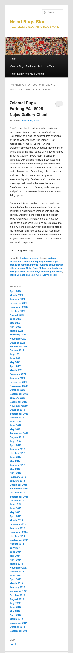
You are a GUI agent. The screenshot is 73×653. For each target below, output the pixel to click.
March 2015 (16, 520)
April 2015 (15, 516)
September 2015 (19, 496)
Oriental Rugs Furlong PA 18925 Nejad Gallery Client (29, 108)
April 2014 (15, 559)
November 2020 (19, 386)
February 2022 (18, 334)
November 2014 (19, 532)
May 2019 (15, 429)
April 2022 (15, 326)
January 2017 (17, 465)
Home (13, 58)
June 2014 (15, 551)
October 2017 (17, 453)
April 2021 (15, 366)
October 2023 (17, 311)
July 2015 (15, 504)
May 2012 (15, 611)
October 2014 (17, 536)
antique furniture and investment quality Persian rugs (34, 259)
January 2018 (17, 449)
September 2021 (19, 346)
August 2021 (17, 350)
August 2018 (17, 437)
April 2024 (15, 291)
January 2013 (17, 587)
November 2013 (19, 567)
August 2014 (17, 544)
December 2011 (18, 623)
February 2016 (18, 476)
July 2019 (15, 421)
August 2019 (17, 417)
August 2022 (17, 315)
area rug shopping (19, 264)
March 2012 (16, 618)
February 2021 (18, 374)
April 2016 (15, 473)
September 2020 (19, 393)
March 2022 (16, 330)
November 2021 (19, 338)
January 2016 (17, 480)
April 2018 (15, 445)
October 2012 (17, 595)
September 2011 (19, 630)
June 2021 (15, 358)
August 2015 (17, 500)
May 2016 (15, 469)
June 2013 (15, 575)
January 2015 (17, 528)
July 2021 (15, 354)
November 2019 (19, 405)
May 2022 (15, 322)
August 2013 (17, 571)
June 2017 (15, 457)
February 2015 (18, 524)
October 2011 (17, 627)
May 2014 (15, 555)
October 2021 (17, 342)
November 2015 (19, 488)
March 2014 (16, 563)
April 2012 (15, 615)
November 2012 (19, 591)
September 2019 (19, 413)
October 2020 (17, 390)
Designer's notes (29, 258)
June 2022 (15, 319)
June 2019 (15, 425)
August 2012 (17, 599)
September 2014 (19, 540)
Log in (13, 644)
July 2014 (15, 547)
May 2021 (15, 362)
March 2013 (16, 583)
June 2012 (15, 607)
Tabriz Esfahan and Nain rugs (25, 274)
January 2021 (17, 378)
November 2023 (19, 307)
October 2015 (17, 492)
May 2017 (15, 461)
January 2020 (17, 397)
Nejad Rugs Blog (28, 21)
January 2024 (17, 299)
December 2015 (18, 484)
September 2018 (19, 433)
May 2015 (15, 512)
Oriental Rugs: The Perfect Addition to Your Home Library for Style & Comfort (32, 69)
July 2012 (15, 603)
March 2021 (16, 370)
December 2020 (18, 382)
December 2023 (18, 303)
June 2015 (15, 508)
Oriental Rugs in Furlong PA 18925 (44, 271)
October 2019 (17, 409)
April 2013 (15, 579)
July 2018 (15, 441)
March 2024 (16, 295)
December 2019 (18, 401)
